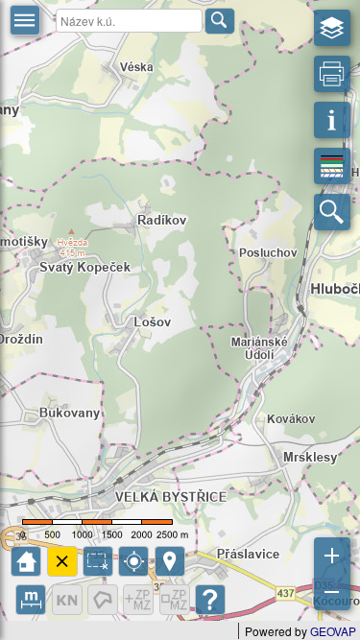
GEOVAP (333, 631)
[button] (25, 20)
